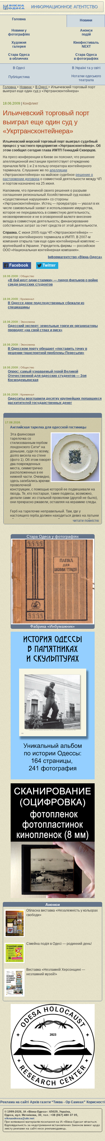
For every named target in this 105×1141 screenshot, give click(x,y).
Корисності (96, 1102)
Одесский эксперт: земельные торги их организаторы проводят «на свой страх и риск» (53, 328)
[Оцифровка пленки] (53, 896)
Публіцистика (19, 77)
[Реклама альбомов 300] (53, 777)
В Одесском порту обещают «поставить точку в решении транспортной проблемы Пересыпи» (47, 351)
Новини (86, 20)
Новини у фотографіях (19, 32)
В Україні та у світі (86, 68)
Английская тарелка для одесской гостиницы (48, 427)
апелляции (58, 170)
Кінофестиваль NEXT (86, 44)
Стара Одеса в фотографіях (86, 57)
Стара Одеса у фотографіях (53, 536)
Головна (19, 19)
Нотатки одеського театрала (86, 78)
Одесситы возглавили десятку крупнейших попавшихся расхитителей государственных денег (55, 401)
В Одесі (19, 68)
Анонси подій (86, 32)
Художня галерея (18, 44)
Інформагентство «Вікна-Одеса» (75, 257)
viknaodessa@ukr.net (19, 1118)
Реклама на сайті (14, 1102)
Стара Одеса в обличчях (19, 57)
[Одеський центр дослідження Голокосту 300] (53, 1087)
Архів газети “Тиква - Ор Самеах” (57, 1102)
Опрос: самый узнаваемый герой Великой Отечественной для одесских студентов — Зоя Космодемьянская (47, 376)
